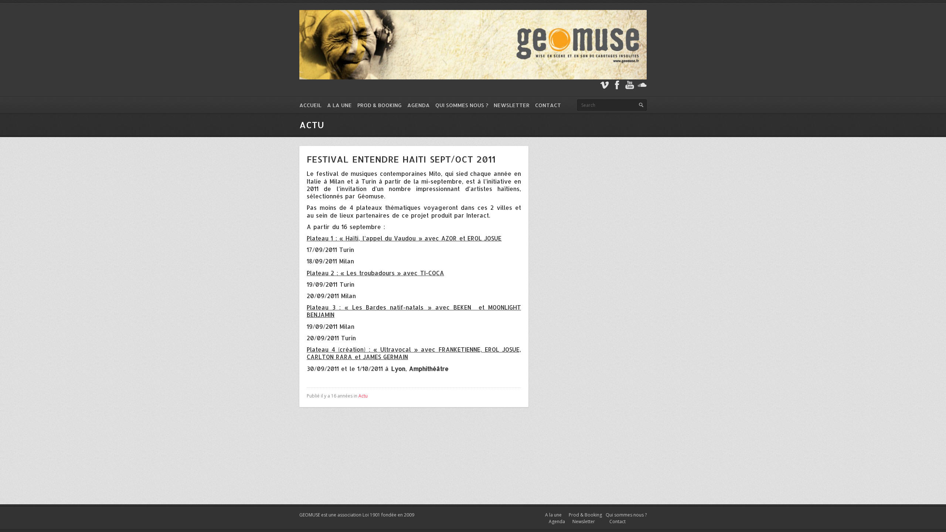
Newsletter (512, 105)
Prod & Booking (379, 105)
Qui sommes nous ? (461, 105)
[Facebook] (617, 85)
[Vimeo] (604, 85)
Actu (363, 396)
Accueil (310, 105)
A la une (339, 105)
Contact (548, 105)
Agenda (418, 105)
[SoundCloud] (642, 85)
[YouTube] (629, 85)
